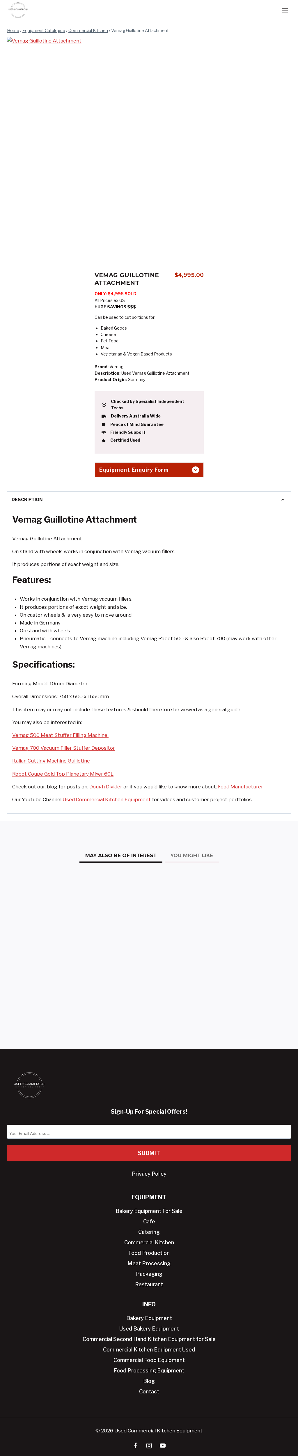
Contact (149, 1391)
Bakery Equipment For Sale (149, 1211)
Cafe (149, 1221)
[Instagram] (149, 1446)
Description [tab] (27, 499)
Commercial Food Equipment (149, 1360)
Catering (149, 1232)
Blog (149, 1381)
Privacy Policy (149, 1174)
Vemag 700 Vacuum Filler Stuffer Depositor (63, 748)
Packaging (149, 1274)
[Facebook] (135, 1446)
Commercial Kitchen (149, 1242)
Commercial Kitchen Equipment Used (149, 1350)
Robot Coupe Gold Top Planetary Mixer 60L (62, 774)
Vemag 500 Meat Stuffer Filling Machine (60, 735)
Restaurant (149, 1284)
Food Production (149, 1253)
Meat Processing (149, 1263)
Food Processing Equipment (149, 1370)
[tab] (63, 241)
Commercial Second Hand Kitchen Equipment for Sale (149, 1339)
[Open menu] (285, 10)
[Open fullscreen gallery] (114, 242)
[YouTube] (163, 1446)
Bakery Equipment (149, 1318)
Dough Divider (105, 787)
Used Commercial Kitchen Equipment (107, 799)
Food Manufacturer (240, 787)
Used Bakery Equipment (149, 1329)
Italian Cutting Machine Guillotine (51, 761)
